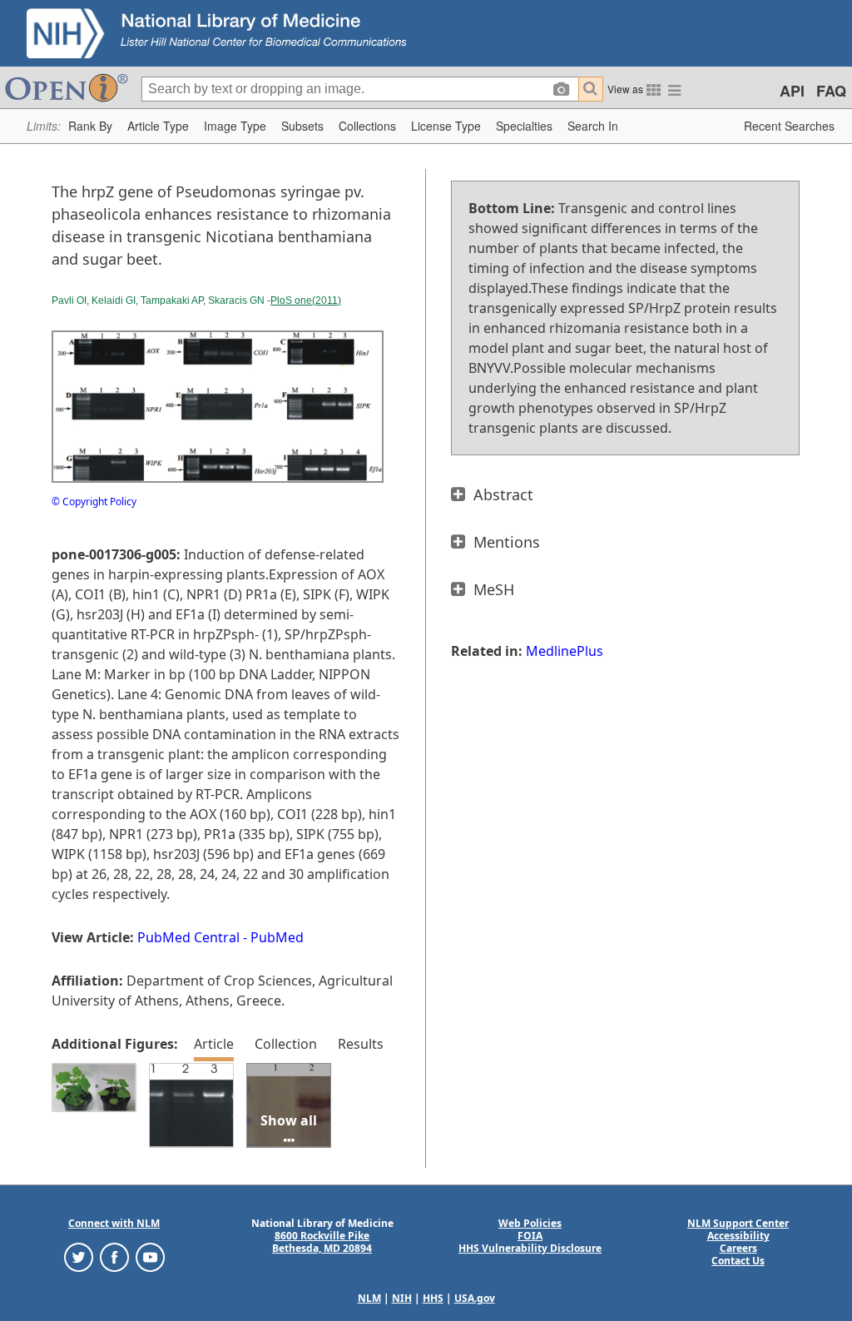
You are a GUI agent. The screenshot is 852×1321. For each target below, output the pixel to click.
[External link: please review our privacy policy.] (78, 1256)
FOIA (530, 1236)
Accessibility (738, 1236)
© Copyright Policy (94, 501)
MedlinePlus (564, 651)
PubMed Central (188, 937)
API (792, 91)
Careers (738, 1248)
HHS (433, 1298)
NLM (369, 1298)
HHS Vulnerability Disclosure (530, 1248)
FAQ (831, 91)
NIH (402, 1298)
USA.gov (474, 1298)
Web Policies (530, 1223)
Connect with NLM (114, 1223)
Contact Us (738, 1261)
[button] (90, 126)
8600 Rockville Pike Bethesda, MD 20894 (322, 1242)
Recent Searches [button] (789, 125)
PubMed (277, 937)
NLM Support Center (738, 1223)
